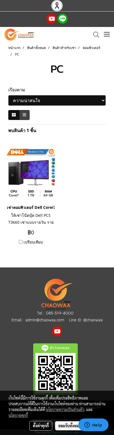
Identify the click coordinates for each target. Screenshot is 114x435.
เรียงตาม (18, 90)
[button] (94, 35)
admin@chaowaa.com (44, 319)
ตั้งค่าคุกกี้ (41, 425)
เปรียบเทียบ (33, 242)
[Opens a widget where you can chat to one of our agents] (93, 425)
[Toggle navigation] (107, 35)
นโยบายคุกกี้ (18, 415)
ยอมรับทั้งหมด (70, 425)
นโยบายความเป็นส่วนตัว (65, 409)
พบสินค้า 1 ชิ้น (22, 130)
